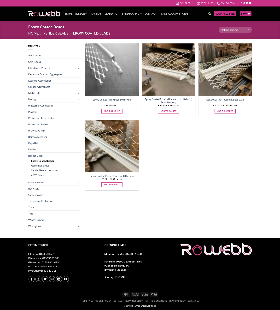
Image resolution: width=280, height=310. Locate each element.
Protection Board (38, 124)
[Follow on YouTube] (250, 3)
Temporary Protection (40, 201)
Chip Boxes (34, 61)
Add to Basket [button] (112, 111)
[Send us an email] (52, 279)
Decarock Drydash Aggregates (45, 74)
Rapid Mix (34, 143)
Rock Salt (33, 188)
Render (80, 13)
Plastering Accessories (40, 105)
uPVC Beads (37, 175)
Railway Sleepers (37, 136)
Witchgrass (34, 226)
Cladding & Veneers (39, 67)
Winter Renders (37, 219)
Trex (30, 213)
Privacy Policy (177, 301)
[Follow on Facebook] (238, 3)
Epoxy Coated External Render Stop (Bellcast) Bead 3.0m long (168, 101)
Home (68, 13)
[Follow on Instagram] (241, 3)
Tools (31, 207)
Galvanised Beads (40, 165)
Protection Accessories (41, 117)
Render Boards (36, 182)
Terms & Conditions (156, 301)
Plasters (95, 13)
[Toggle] (79, 68)
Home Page (87, 301)
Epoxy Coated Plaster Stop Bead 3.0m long (112, 176)
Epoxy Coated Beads (42, 161)
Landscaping (130, 13)
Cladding (111, 13)
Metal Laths (34, 93)
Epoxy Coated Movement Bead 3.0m (225, 99)
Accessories (35, 55)
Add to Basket (169, 111)
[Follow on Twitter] (244, 3)
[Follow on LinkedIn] (247, 3)
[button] (209, 14)
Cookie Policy (103, 301)
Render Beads (55, 33)
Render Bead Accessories (44, 170)
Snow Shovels (35, 194)
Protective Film (36, 130)
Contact (151, 13)
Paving (32, 99)
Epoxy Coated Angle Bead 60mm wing (112, 99)
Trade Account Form (173, 13)
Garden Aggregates (39, 86)
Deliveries (193, 301)
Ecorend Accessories (39, 80)
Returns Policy (134, 301)
